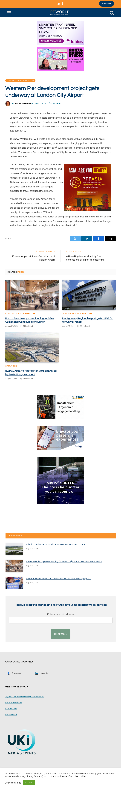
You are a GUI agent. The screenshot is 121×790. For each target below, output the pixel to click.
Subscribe (106, 3)
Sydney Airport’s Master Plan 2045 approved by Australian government (31, 373)
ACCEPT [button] (29, 783)
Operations (11, 366)
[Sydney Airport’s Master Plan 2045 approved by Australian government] (32, 347)
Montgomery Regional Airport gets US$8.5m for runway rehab (87, 320)
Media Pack (11, 714)
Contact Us (11, 708)
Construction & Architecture (20, 80)
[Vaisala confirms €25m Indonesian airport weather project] (14, 549)
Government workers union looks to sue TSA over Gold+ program (58, 578)
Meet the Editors (13, 702)
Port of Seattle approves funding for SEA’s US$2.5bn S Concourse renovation (29, 320)
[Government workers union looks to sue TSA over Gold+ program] (14, 583)
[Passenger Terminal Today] (60, 13)
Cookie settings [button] (13, 783)
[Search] (111, 12)
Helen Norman (23, 103)
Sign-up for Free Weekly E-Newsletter (24, 696)
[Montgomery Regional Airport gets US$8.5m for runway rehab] (89, 295)
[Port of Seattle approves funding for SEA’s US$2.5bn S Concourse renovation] (32, 295)
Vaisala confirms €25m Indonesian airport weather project (55, 544)
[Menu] (9, 12)
